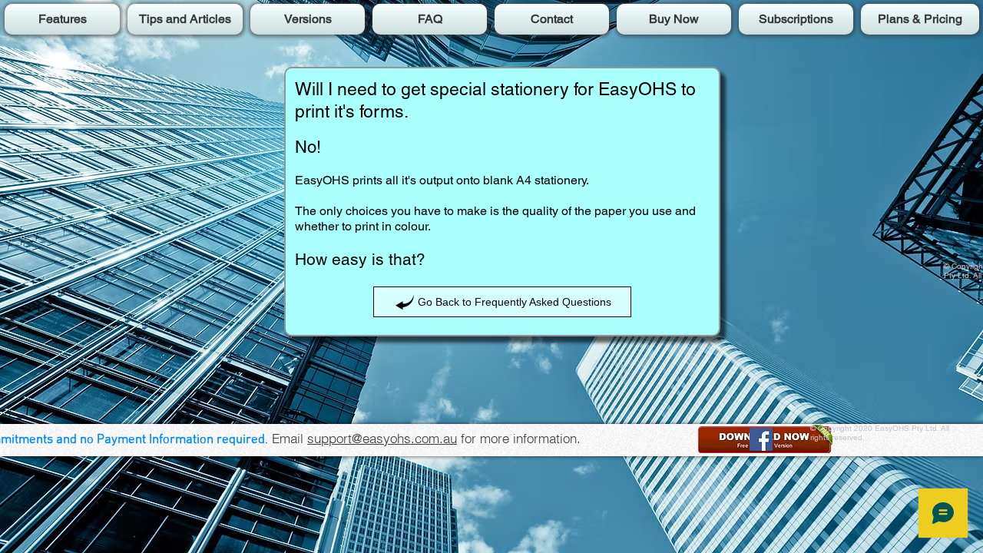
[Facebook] (761, 439)
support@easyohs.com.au (382, 438)
